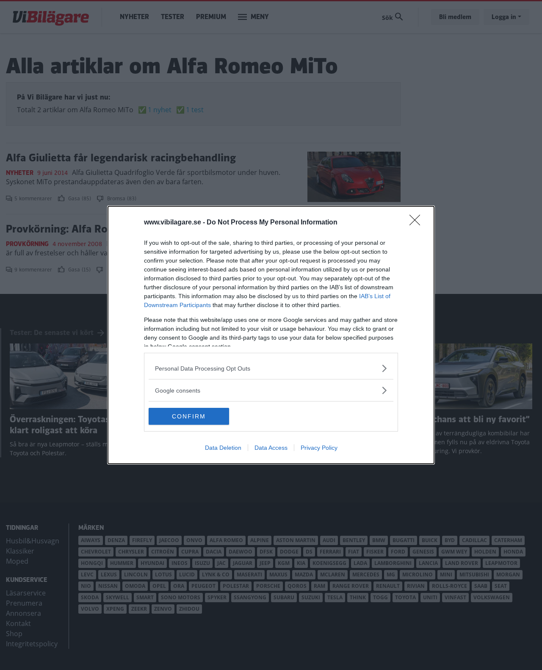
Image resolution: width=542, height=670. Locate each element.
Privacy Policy (319, 447)
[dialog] (271, 335)
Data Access (271, 447)
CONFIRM (189, 416)
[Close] (417, 223)
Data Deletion (223, 447)
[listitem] (271, 368)
